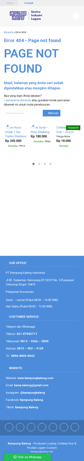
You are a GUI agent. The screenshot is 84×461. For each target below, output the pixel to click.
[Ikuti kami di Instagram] (20, 430)
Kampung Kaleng (26, 407)
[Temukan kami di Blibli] (75, 430)
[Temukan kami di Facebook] (9, 430)
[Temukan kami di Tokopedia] (53, 430)
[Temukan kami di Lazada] (64, 430)
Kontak (28, 2)
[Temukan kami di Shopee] (42, 430)
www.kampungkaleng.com (35, 378)
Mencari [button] (52, 113)
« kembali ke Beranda (17, 100)
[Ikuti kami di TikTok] (31, 430)
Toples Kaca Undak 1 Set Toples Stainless (15, 132)
